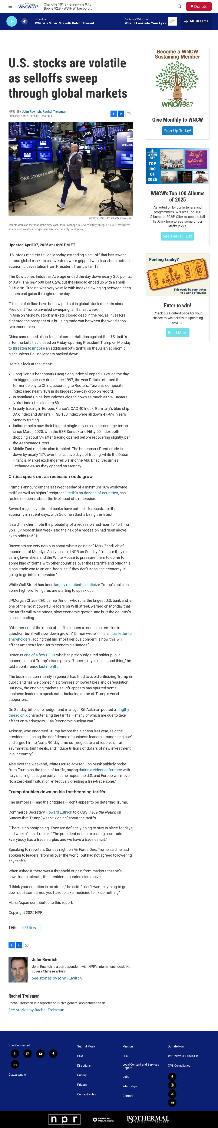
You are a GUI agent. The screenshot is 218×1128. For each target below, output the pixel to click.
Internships (130, 1086)
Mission (128, 1046)
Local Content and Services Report (141, 1066)
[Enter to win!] (177, 275)
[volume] (24, 21)
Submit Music (86, 1046)
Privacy (82, 1084)
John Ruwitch (31, 111)
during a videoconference (100, 770)
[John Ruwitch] (18, 969)
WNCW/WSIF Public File (183, 1056)
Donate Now (176, 1046)
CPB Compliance (179, 1065)
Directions (84, 1065)
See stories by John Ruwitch (57, 978)
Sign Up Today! (177, 130)
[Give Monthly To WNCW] (177, 78)
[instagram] (172, 1085)
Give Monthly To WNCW (177, 120)
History (82, 1075)
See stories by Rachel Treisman (36, 1009)
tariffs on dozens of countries (92, 493)
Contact (128, 1096)
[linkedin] (172, 1102)
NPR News (29, 927)
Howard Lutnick (59, 812)
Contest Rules (86, 1094)
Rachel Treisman (54, 111)
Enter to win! (177, 305)
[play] (11, 21)
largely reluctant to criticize (77, 584)
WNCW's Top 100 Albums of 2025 (178, 196)
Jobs (126, 1076)
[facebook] (172, 1077)
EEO (125, 1056)
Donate (200, 6)
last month (48, 666)
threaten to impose (29, 348)
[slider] (31, 21)
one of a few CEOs (39, 655)
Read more (177, 332)
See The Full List (177, 236)
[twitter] (172, 1094)
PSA (80, 1056)
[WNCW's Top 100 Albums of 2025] (177, 166)
